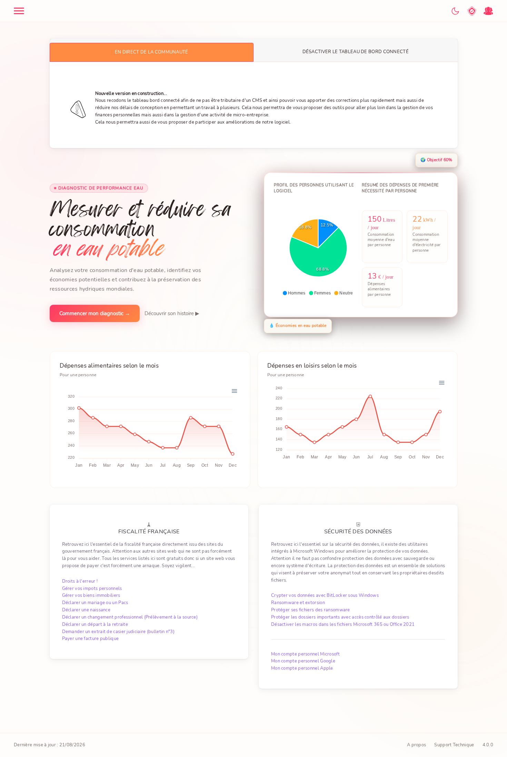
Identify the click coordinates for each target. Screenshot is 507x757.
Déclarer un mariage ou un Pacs (95, 603)
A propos (416, 745)
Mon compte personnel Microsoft (305, 654)
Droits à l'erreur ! (80, 581)
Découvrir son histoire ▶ (172, 313)
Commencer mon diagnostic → (94, 313)
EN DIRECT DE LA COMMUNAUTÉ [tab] (151, 52)
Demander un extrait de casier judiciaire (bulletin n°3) (118, 632)
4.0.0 (488, 745)
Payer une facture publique (90, 638)
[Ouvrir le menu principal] (19, 11)
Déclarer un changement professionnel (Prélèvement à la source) (130, 617)
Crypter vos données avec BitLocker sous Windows (325, 595)
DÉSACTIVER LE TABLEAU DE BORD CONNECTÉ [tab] (355, 52)
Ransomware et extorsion (298, 603)
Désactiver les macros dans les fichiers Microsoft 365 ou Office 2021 (343, 624)
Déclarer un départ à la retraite (95, 624)
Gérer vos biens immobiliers (91, 595)
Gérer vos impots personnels (92, 588)
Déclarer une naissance (86, 610)
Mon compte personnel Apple (302, 668)
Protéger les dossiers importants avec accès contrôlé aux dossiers (340, 617)
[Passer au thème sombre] (455, 11)
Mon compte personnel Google (303, 661)
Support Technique (454, 745)
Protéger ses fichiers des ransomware (310, 610)
